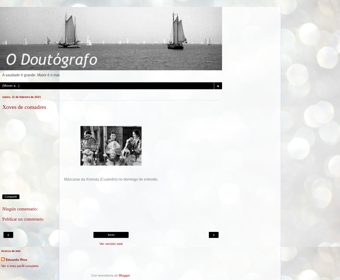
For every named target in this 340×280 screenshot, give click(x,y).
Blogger (124, 275)
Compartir (11, 196)
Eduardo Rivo (16, 260)
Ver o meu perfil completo (20, 266)
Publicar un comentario (22, 219)
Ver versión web (111, 244)
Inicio (111, 235)
